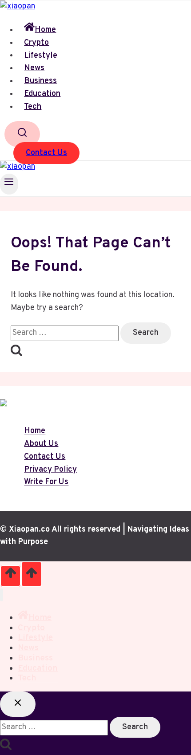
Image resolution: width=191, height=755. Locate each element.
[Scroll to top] (10, 576)
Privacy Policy (50, 470)
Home (45, 30)
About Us (41, 444)
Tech (32, 107)
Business (40, 81)
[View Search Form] (22, 134)
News (34, 68)
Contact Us (46, 153)
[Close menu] (1, 594)
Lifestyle (40, 55)
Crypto (36, 43)
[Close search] (18, 704)
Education (42, 94)
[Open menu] (9, 184)
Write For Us (46, 482)
